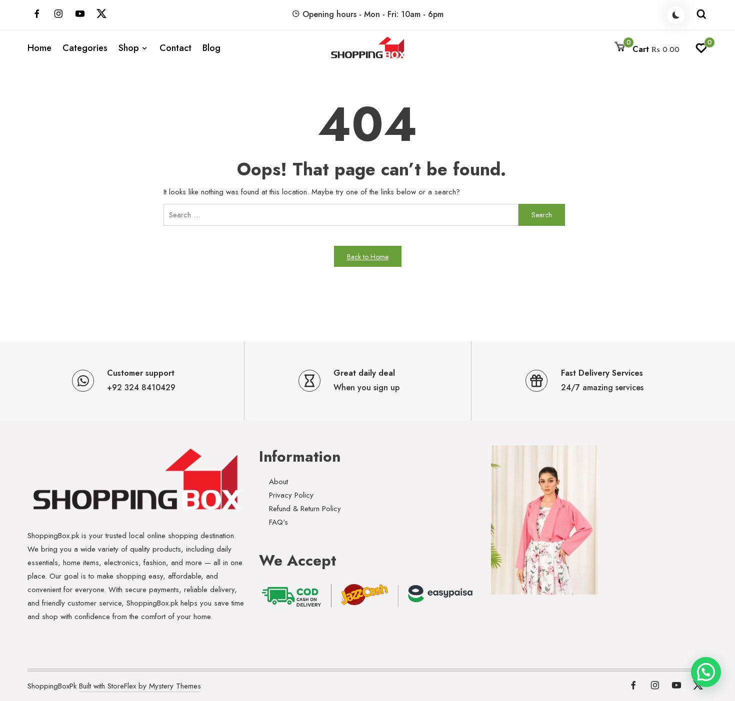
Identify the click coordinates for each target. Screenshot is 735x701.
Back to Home (367, 257)
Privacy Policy (291, 495)
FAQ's (278, 522)
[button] (706, 672)
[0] (701, 50)
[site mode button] (676, 15)
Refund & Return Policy (305, 508)
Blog (211, 47)
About (278, 481)
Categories (85, 47)
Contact (176, 47)
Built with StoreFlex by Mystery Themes (140, 686)
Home (40, 47)
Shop (128, 47)
